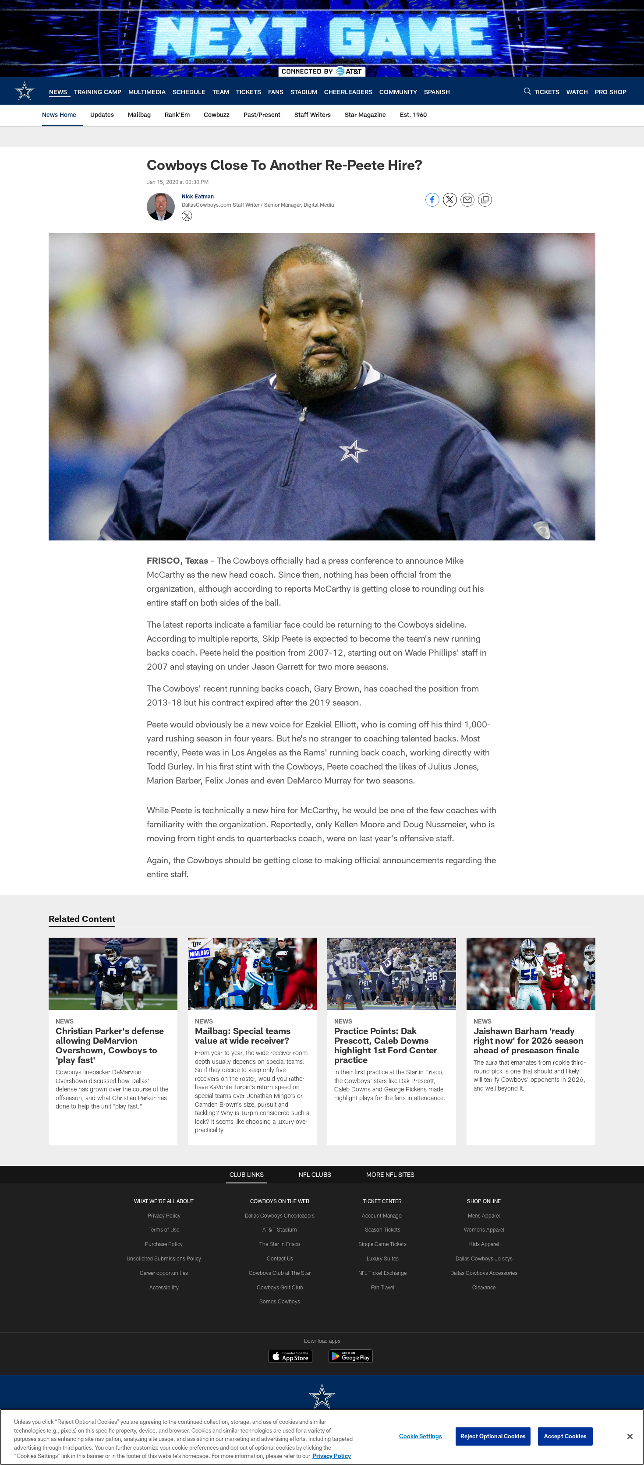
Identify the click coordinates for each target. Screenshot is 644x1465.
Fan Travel (382, 1287)
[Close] (630, 1436)
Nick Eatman (198, 196)
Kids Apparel (484, 1244)
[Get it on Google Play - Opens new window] (350, 1360)
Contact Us (280, 1258)
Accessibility (164, 1287)
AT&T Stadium (279, 1229)
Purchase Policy (164, 1244)
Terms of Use (164, 1229)
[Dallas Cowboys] (322, 1397)
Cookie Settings (420, 1436)
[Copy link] (485, 200)
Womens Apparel (484, 1229)
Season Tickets (382, 1229)
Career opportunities (164, 1273)
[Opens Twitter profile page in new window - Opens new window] (187, 216)
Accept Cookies (565, 1436)
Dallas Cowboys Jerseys (484, 1258)
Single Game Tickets (382, 1244)
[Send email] (467, 204)
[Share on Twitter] (450, 204)
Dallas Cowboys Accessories (483, 1273)
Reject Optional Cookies (493, 1436)
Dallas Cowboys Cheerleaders (280, 1215)
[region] (322, 1437)
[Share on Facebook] (432, 204)
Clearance (483, 1287)
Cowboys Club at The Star (280, 1273)
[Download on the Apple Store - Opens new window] (290, 1357)
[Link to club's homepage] (24, 90)
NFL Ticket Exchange (382, 1273)
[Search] (527, 91)
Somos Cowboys (279, 1301)
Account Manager (382, 1215)
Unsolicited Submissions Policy (164, 1258)
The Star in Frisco (279, 1244)
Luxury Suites (383, 1258)
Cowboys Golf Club (280, 1287)
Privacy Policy (164, 1215)
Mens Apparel (484, 1215)
